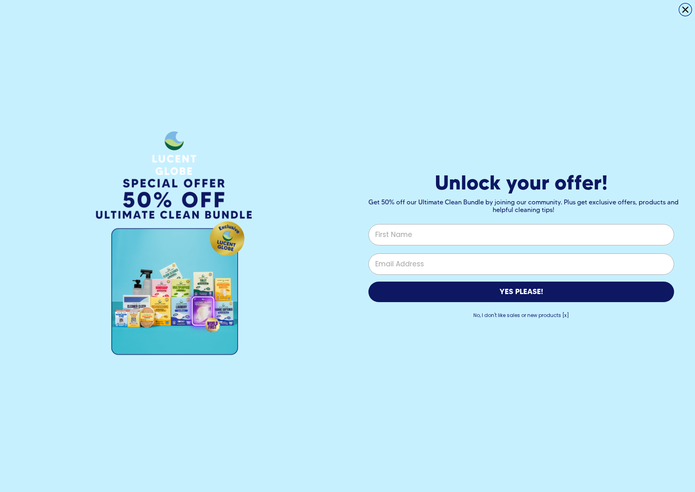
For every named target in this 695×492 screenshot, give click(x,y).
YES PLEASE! (521, 291)
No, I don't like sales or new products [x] (521, 315)
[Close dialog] (685, 9)
